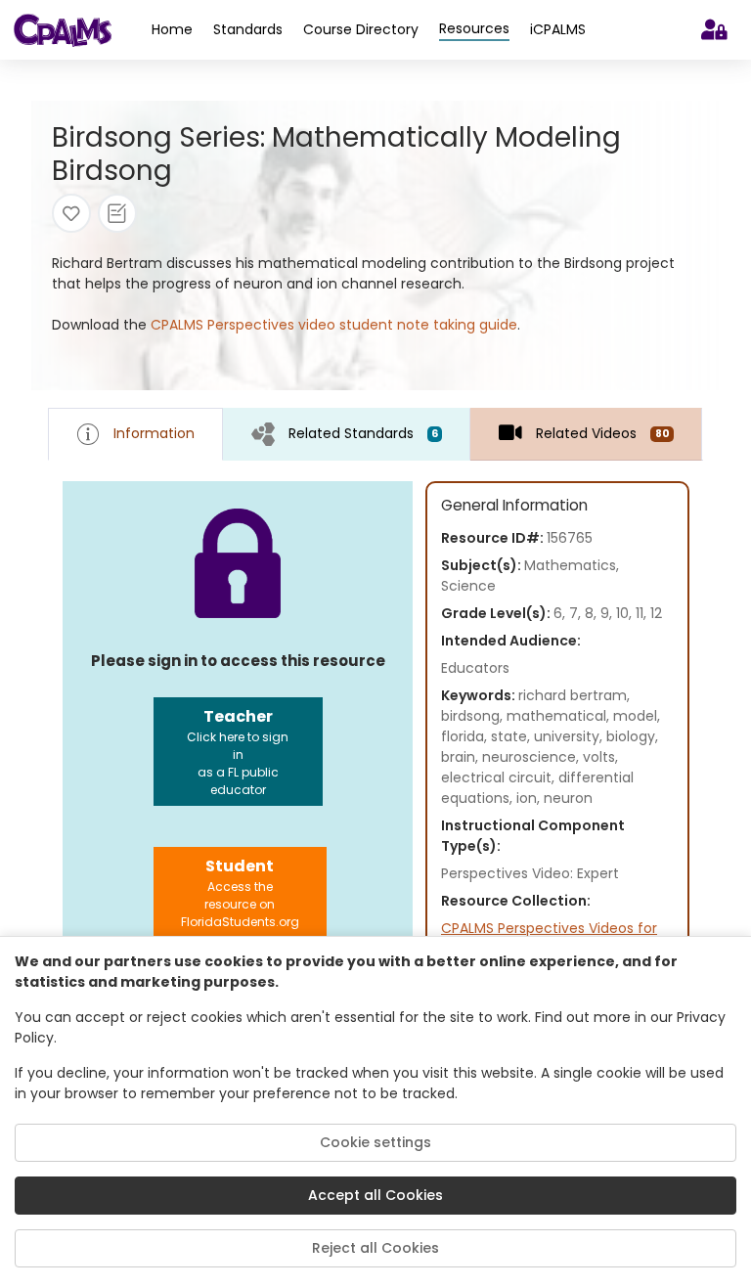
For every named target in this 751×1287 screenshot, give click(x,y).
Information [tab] (154, 433)
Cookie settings (375, 1142)
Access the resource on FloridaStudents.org (240, 892)
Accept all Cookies (375, 1195)
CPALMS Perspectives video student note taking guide (334, 324)
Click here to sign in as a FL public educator (237, 751)
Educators (475, 668)
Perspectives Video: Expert (530, 873)
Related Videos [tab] (602, 433)
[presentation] (346, 434)
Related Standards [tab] (363, 433)
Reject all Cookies (375, 1248)
